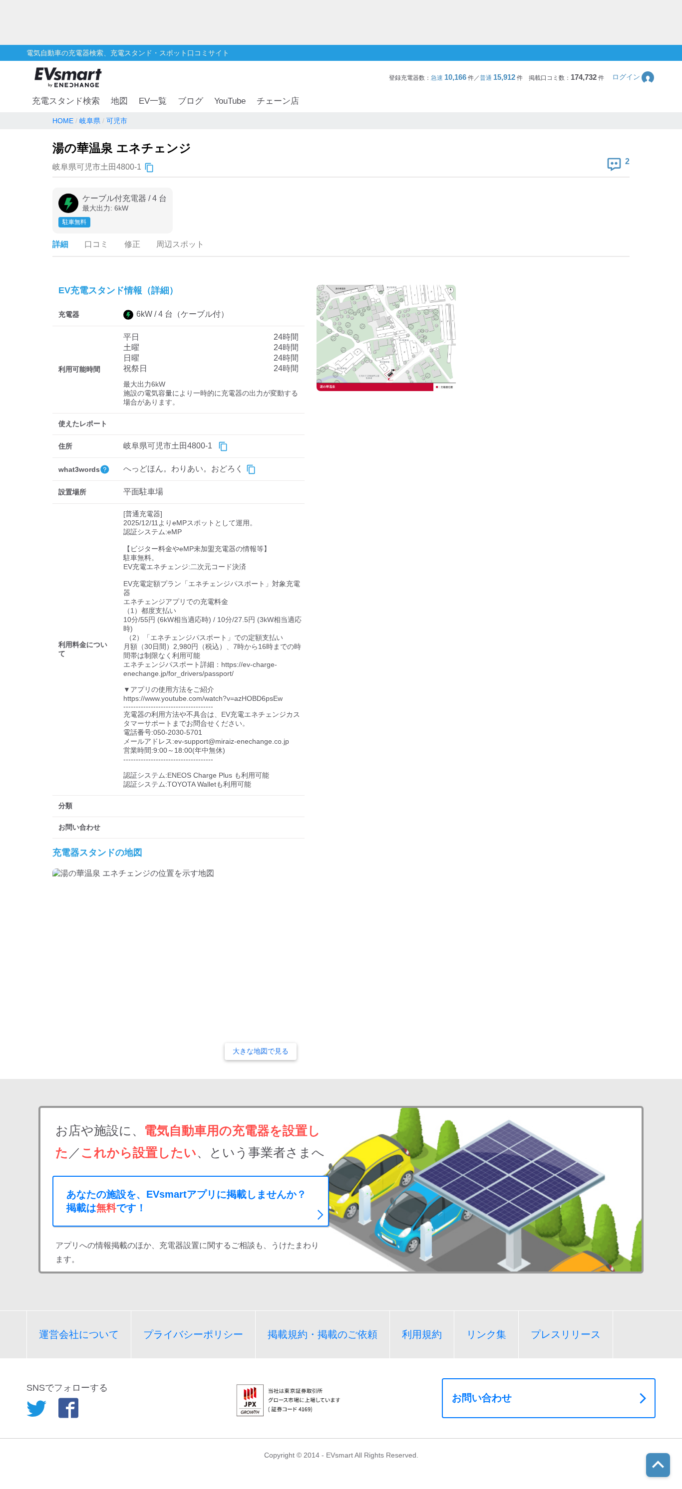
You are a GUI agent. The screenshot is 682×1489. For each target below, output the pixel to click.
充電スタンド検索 (66, 101)
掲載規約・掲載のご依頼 (322, 1334)
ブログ (190, 101)
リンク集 (486, 1334)
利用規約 (422, 1334)
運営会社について (79, 1334)
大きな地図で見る (261, 1051)
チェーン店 (278, 101)
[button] (634, 77)
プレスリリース (566, 1334)
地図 (119, 101)
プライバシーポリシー (193, 1334)
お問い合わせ (482, 1397)
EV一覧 (153, 101)
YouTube (230, 101)
